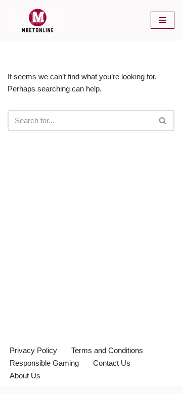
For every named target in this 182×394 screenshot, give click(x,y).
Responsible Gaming (44, 363)
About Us (25, 375)
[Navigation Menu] (162, 20)
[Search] (163, 120)
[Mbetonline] (38, 20)
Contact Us (111, 363)
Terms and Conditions (107, 350)
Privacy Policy (33, 350)
